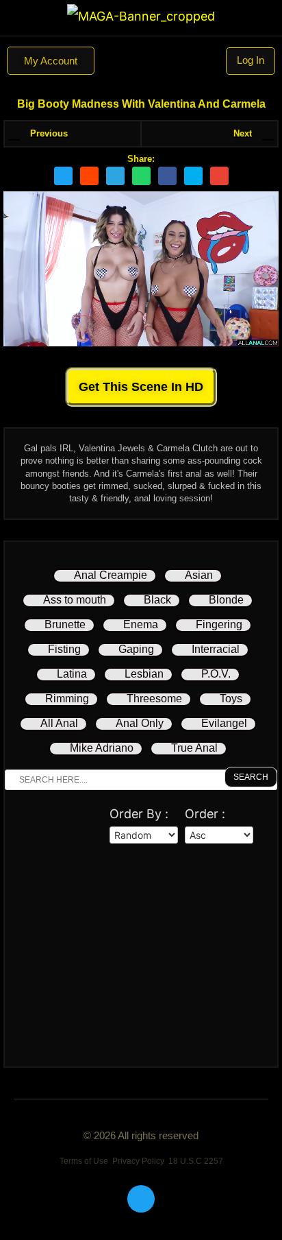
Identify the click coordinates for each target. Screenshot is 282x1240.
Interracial (216, 649)
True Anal (194, 748)
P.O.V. (216, 674)
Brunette (65, 624)
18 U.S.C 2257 (195, 1161)
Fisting (64, 649)
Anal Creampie (110, 575)
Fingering (219, 624)
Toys (231, 698)
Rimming (67, 698)
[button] (141, 61)
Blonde (226, 600)
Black (157, 600)
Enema (140, 624)
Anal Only (140, 723)
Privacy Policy (138, 1161)
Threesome (154, 698)
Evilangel (224, 723)
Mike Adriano (101, 748)
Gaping (136, 649)
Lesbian (144, 674)
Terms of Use (84, 1161)
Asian (199, 575)
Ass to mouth (74, 600)
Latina (72, 674)
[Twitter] (141, 1199)
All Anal (59, 723)
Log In (250, 60)
